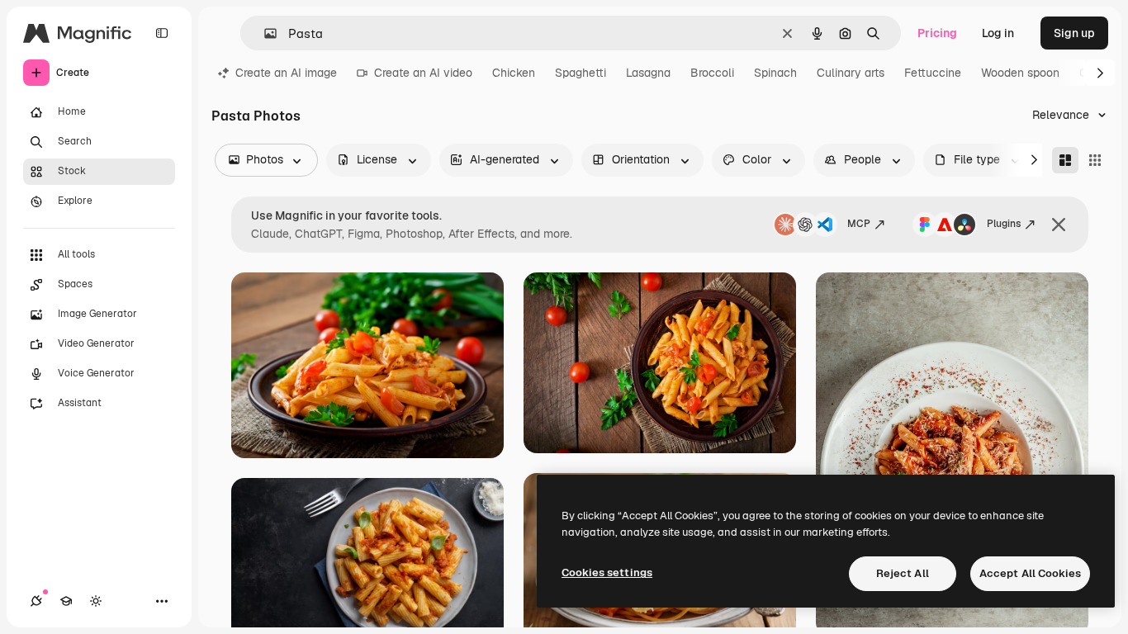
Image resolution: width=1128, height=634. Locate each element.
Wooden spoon (1020, 72)
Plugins (1004, 223)
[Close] (1059, 224)
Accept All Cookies (1030, 573)
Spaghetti (580, 72)
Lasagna (648, 72)
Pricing (937, 33)
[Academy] (66, 601)
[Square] (1095, 160)
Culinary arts (850, 72)
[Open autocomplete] (264, 33)
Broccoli (712, 72)
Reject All (902, 573)
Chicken (513, 72)
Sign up (1074, 33)
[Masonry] (1065, 160)
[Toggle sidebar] (162, 33)
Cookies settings (607, 572)
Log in (998, 33)
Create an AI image (286, 72)
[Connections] (36, 601)
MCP (858, 223)
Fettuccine (932, 72)
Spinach (775, 72)
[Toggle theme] (96, 601)
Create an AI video (423, 72)
